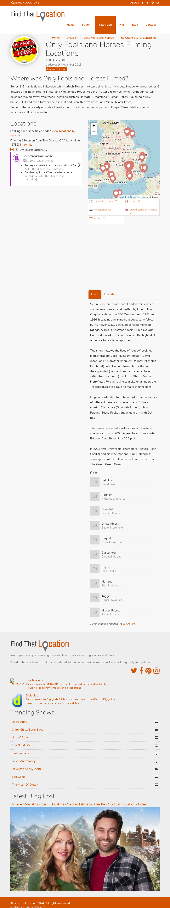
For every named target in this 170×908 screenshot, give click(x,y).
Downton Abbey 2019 (26, 769)
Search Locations (26, 2)
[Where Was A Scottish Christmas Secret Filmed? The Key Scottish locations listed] (85, 849)
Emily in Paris (20, 753)
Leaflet (122, 197)
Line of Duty (20, 737)
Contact (151, 25)
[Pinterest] (153, 2)
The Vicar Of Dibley (25, 785)
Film (122, 25)
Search (86, 25)
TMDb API (129, 624)
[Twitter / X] (147, 2)
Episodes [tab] (110, 294)
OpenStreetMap (138, 197)
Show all (26, 145)
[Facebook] (142, 2)
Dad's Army (19, 722)
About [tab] (95, 294)
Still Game (19, 777)
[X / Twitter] (134, 671)
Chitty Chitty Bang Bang (27, 730)
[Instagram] (158, 2)
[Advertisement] (46, 200)
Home (70, 25)
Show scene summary (31, 149)
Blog (135, 25)
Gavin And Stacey (23, 761)
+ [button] (93, 125)
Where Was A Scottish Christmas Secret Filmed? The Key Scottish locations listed (78, 804)
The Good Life (21, 745)
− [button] (93, 131)
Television (105, 25)
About (134, 2)
